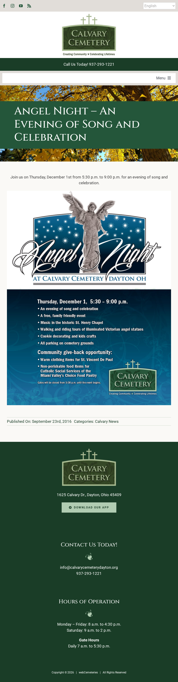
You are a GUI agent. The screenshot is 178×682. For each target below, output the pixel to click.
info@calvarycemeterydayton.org (89, 567)
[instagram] (12, 6)
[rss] (29, 6)
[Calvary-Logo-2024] (89, 15)
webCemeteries (88, 672)
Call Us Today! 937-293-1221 (89, 64)
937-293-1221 (89, 573)
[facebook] (4, 6)
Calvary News (107, 421)
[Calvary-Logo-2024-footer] (89, 450)
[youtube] (21, 6)
